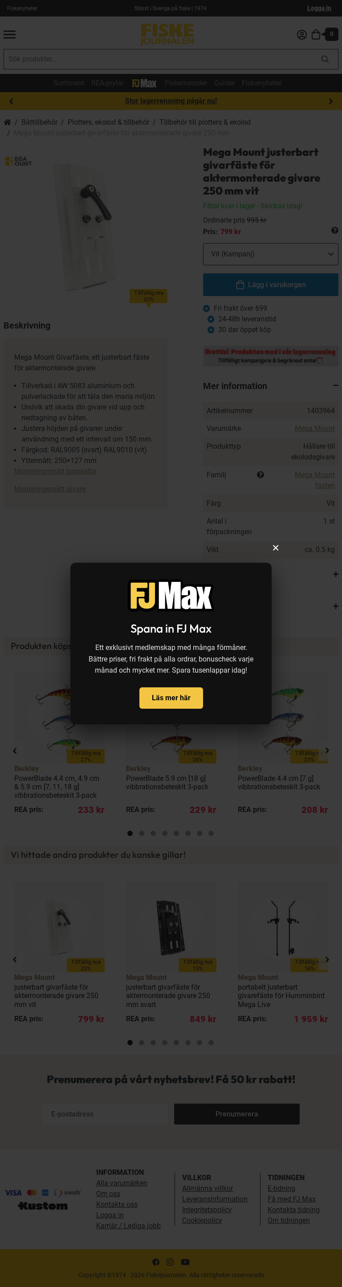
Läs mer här (171, 698)
